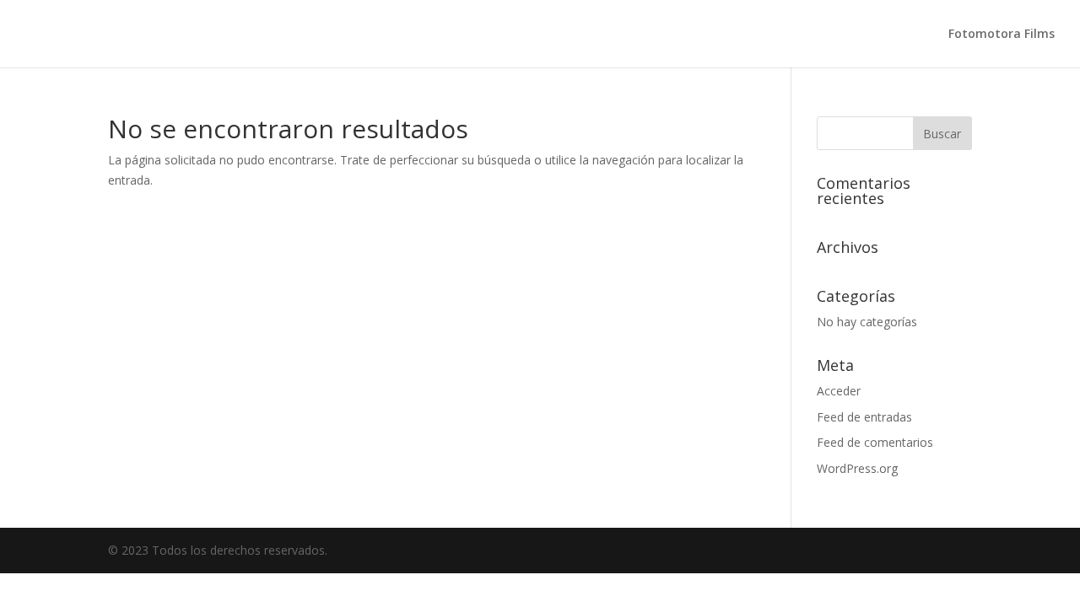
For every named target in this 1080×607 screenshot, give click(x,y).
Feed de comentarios (875, 442)
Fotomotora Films (1001, 34)
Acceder (839, 391)
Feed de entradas (864, 417)
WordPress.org (857, 468)
